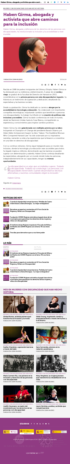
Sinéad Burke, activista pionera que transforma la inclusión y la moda (17, 317)
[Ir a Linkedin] (40, 423)
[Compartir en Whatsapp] (51, 2)
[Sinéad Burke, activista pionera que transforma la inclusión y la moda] (18, 304)
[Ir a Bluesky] (37, 423)
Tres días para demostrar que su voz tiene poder (27, 232)
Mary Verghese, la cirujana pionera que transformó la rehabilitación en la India (51, 377)
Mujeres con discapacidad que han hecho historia (23, 8)
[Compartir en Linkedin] (67, 2)
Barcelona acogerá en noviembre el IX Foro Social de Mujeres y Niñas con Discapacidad (29, 210)
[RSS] (48, 423)
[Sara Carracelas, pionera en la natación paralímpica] (51, 335)
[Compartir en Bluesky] (64, 2)
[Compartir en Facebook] (58, 2)
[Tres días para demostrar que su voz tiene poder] (6, 234)
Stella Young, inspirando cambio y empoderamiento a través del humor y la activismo (51, 318)
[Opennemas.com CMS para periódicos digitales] (35, 453)
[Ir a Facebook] (31, 423)
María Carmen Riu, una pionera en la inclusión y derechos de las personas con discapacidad (17, 377)
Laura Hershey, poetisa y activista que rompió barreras (51, 407)
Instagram (16, 182)
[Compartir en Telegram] (54, 2)
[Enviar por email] (44, 2)
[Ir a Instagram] (43, 423)
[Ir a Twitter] (34, 423)
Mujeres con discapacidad (14, 189)
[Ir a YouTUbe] (45, 423)
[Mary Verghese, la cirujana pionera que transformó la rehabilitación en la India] (51, 363)
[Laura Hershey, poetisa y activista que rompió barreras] (51, 394)
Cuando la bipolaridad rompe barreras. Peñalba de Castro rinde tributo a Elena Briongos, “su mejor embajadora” (31, 202)
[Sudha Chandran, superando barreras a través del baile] (18, 335)
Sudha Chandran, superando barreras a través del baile (18, 348)
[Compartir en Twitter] (61, 2)
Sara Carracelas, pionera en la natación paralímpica (48, 348)
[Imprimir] (48, 2)
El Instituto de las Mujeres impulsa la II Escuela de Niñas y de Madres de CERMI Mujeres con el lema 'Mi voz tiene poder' (30, 226)
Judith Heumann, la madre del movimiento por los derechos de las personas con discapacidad (17, 408)
